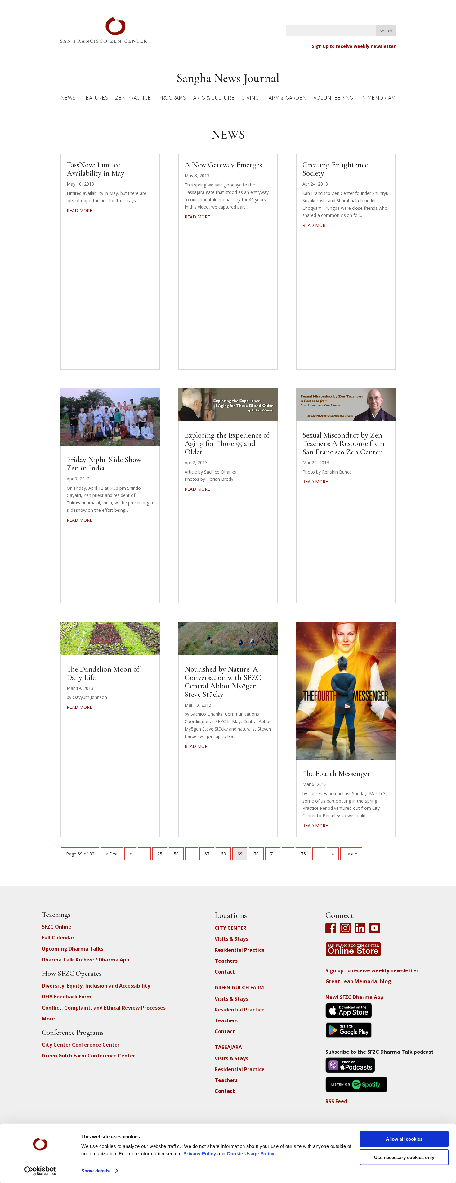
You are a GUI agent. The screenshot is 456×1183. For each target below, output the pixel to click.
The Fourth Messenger (336, 773)
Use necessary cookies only (404, 1157)
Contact (225, 971)
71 (272, 854)
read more (79, 210)
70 (256, 854)
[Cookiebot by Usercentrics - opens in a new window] (40, 1171)
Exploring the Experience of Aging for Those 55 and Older (227, 443)
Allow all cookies (404, 1139)
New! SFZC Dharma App (354, 997)
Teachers (226, 960)
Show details (95, 1170)
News (67, 99)
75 (303, 854)
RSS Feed (336, 1101)
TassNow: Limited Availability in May (95, 169)
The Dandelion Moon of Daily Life (103, 673)
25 (159, 854)
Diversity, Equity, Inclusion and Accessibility (96, 985)
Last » (351, 854)
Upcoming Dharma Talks (72, 948)
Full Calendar (58, 937)
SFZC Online (56, 926)
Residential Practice (240, 950)
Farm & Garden (286, 99)
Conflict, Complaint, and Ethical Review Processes (104, 1007)
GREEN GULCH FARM (239, 987)
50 (176, 854)
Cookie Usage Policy (251, 1153)
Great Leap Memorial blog (358, 981)
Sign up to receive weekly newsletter (354, 46)
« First (112, 854)
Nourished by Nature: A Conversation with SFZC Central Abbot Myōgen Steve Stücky (223, 681)
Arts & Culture (214, 99)
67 (206, 854)
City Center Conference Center (81, 1044)
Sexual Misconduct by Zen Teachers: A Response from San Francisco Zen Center (343, 443)
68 (223, 854)
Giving (250, 99)
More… (50, 1018)
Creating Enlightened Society (335, 169)
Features (95, 99)
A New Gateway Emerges (223, 164)
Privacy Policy (199, 1153)
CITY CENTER (230, 927)
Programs (172, 99)
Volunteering (333, 99)
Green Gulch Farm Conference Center (88, 1055)
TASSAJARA (228, 1047)
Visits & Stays (231, 938)
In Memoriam (377, 99)
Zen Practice (133, 99)
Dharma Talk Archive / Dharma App (85, 959)
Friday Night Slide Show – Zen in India (107, 464)
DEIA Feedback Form (67, 996)
